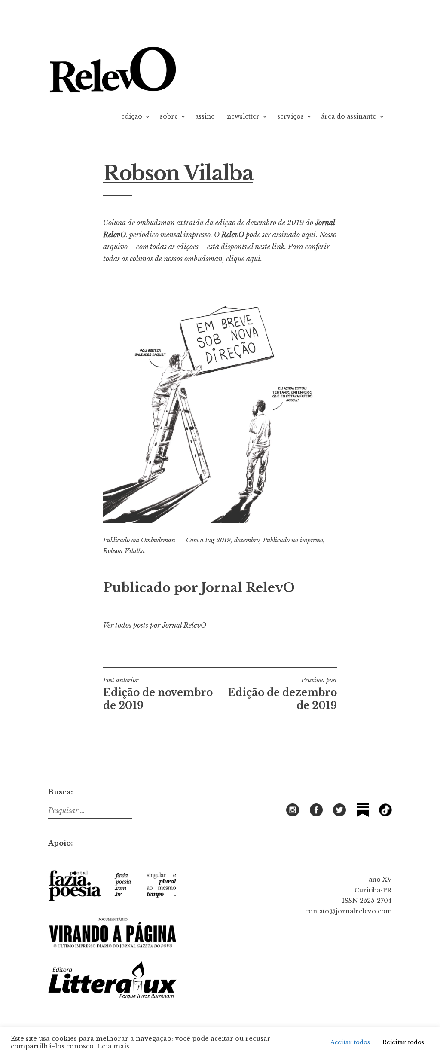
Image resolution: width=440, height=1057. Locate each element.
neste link (269, 246)
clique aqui (243, 258)
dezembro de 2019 (275, 222)
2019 (223, 540)
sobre (169, 116)
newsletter (243, 116)
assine (204, 116)
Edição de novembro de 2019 (158, 694)
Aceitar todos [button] (350, 1042)
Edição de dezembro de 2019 (282, 694)
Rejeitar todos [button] (403, 1042)
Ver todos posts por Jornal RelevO (154, 625)
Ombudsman (158, 540)
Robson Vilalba (124, 551)
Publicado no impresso (293, 540)
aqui (309, 234)
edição (131, 116)
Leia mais (113, 1046)
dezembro (247, 540)
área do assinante (348, 116)
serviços (290, 116)
